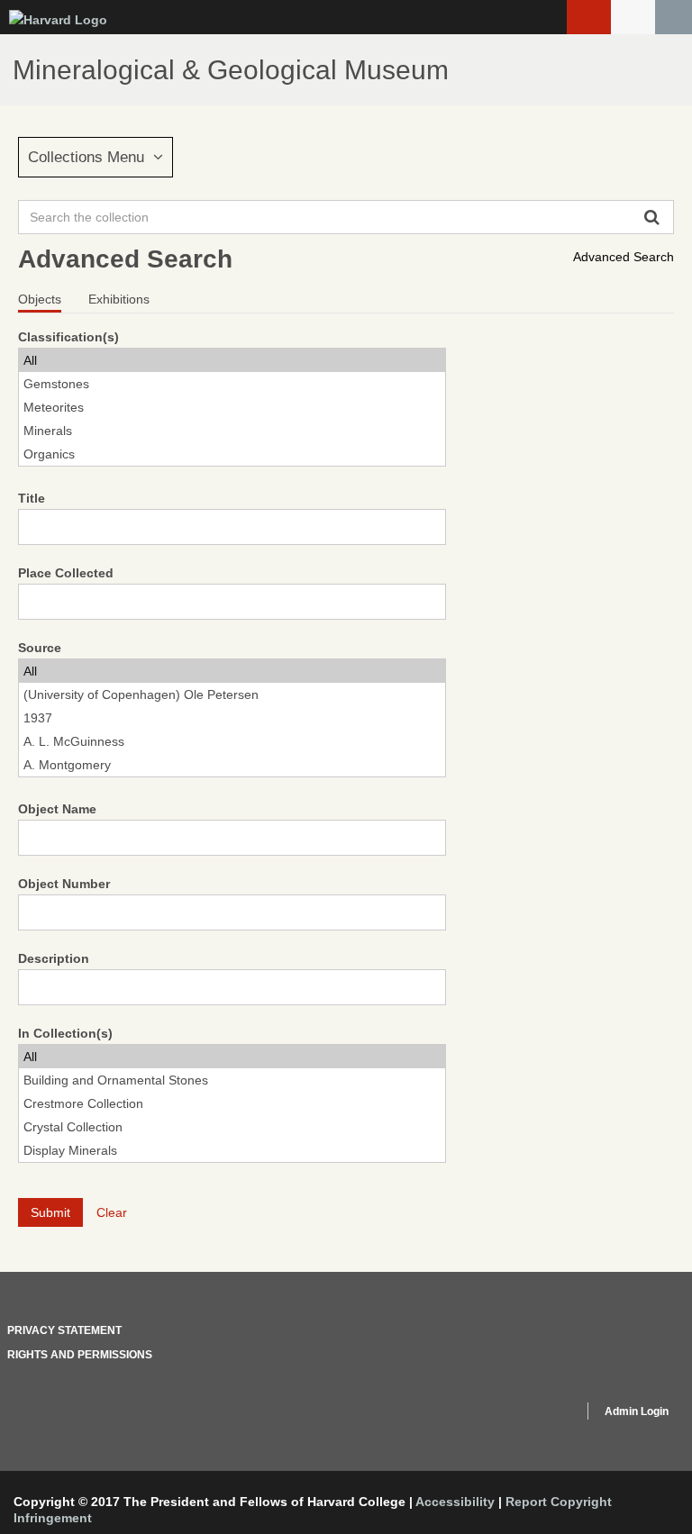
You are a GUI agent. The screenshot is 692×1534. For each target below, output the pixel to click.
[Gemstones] (232, 383)
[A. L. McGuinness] (232, 741)
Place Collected (66, 573)
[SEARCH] (673, 17)
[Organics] (232, 454)
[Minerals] (232, 430)
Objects (39, 299)
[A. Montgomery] (232, 764)
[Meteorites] (232, 407)
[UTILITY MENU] (633, 17)
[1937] (232, 718)
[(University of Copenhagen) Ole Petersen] (232, 694)
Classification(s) (68, 337)
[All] (232, 360)
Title (31, 498)
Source (39, 647)
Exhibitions (119, 299)
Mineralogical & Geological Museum (231, 70)
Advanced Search (623, 257)
